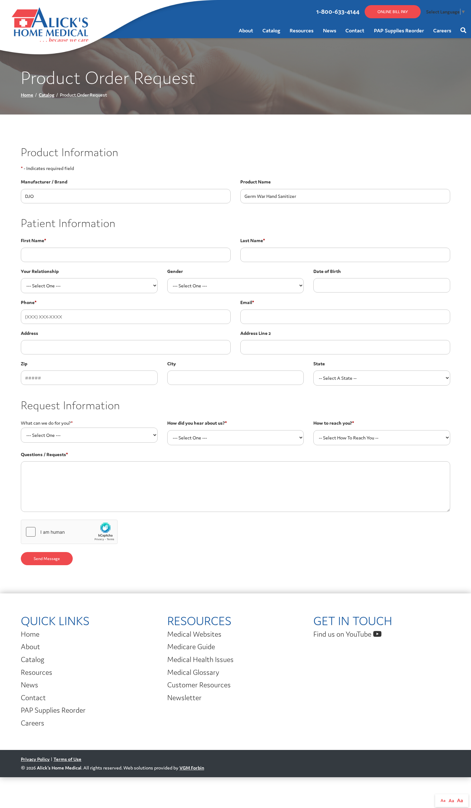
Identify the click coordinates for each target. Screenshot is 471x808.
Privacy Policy (35, 759)
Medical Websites (194, 634)
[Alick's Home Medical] (10, 9)
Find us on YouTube (343, 634)
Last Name (252, 240)
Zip (24, 364)
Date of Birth (327, 271)
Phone (29, 302)
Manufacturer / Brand (44, 182)
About (246, 30)
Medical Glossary (193, 672)
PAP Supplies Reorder (399, 30)
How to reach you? (333, 423)
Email (247, 302)
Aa (443, 800)
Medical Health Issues (200, 659)
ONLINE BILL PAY (392, 11)
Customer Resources (199, 684)
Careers (442, 30)
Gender (175, 271)
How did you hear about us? (197, 423)
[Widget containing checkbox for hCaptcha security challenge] (69, 532)
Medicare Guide (191, 646)
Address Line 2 (255, 333)
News (329, 30)
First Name (33, 240)
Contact (354, 30)
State (319, 364)
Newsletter (184, 697)
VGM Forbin (191, 768)
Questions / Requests (44, 454)
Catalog (271, 30)
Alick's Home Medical (59, 768)
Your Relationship (40, 271)
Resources (301, 30)
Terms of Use (67, 759)
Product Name (255, 182)
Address (29, 333)
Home (27, 95)
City (171, 364)
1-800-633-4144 (337, 11)
